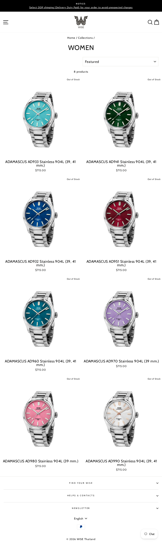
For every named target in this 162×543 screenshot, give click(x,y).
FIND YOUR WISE (81, 483)
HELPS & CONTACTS (81, 495)
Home (71, 37)
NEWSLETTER (81, 508)
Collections (85, 37)
